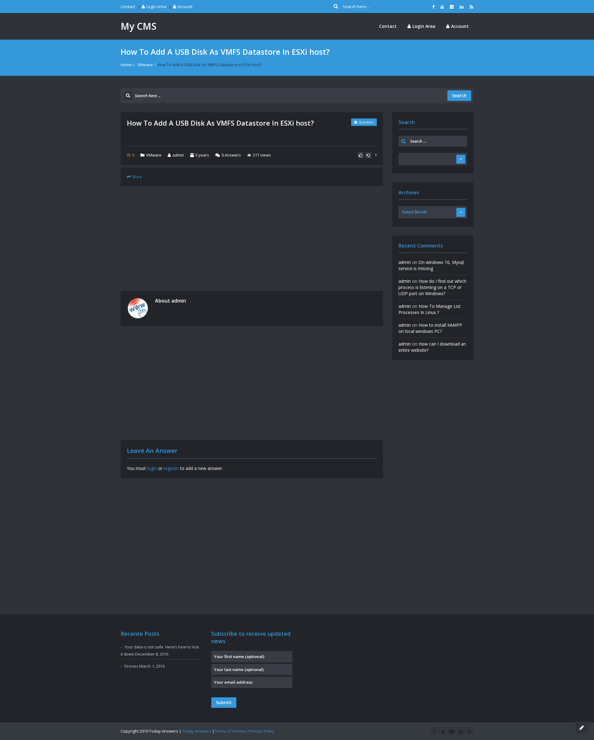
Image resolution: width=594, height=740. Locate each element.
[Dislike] (368, 155)
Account (185, 6)
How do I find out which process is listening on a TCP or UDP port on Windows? (432, 287)
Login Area (156, 6)
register (171, 468)
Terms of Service (230, 731)
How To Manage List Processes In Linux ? (429, 309)
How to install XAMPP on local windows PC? (430, 328)
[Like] (361, 155)
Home (126, 64)
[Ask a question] (581, 727)
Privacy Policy (261, 731)
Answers (231, 155)
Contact (128, 6)
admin (178, 155)
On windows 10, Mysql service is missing (431, 265)
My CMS (139, 26)
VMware (145, 64)
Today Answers (196, 731)
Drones (131, 666)
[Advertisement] (252, 238)
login (152, 468)
